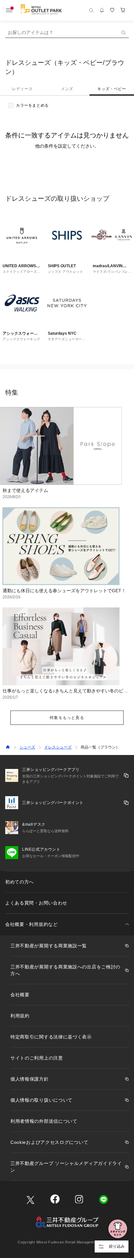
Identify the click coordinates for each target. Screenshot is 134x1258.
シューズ (27, 747)
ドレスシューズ (58, 747)
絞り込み (117, 1246)
